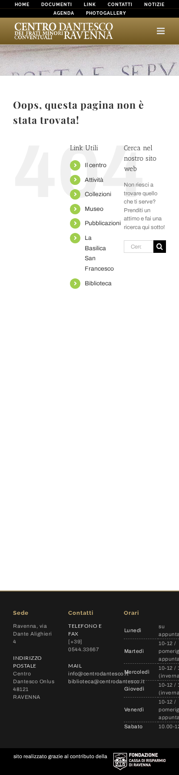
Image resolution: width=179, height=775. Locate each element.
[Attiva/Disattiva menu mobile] (161, 31)
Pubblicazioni (103, 223)
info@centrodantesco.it (98, 674)
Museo (94, 209)
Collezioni (98, 194)
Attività (94, 180)
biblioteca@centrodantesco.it (106, 681)
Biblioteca (98, 283)
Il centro (95, 165)
